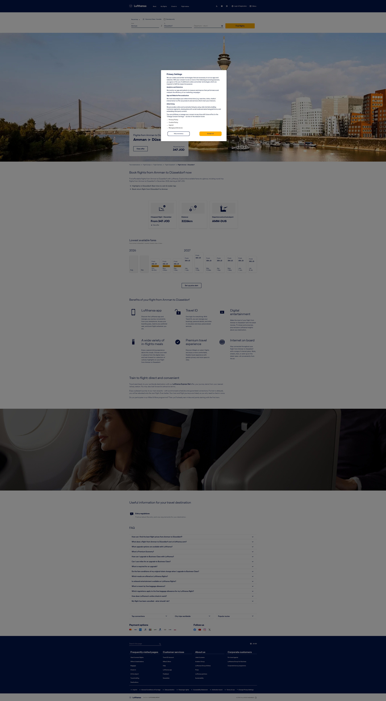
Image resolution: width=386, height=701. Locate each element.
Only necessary (178, 133)
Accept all (210, 133)
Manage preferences (176, 128)
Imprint (171, 125)
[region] (194, 105)
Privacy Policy (173, 119)
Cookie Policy (173, 122)
